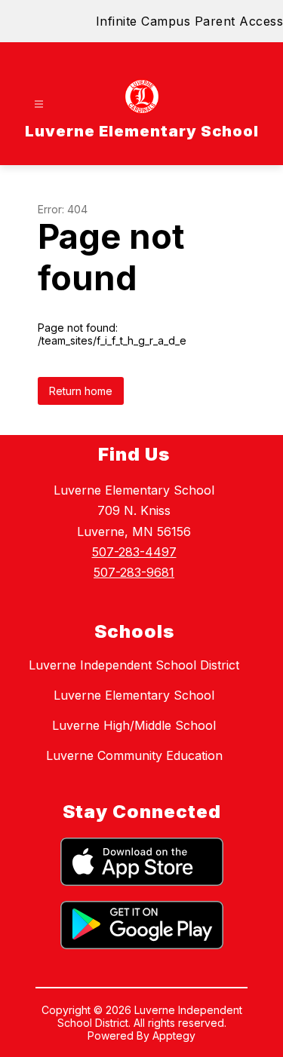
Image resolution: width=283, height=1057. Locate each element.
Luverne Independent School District (134, 664)
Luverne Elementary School (134, 695)
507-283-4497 (134, 551)
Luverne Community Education (134, 755)
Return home (80, 391)
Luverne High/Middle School (134, 725)
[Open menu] (39, 104)
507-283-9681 (134, 572)
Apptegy (173, 1035)
